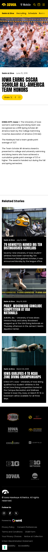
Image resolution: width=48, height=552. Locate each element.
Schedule (32, 13)
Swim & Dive (8, 73)
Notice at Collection (33, 536)
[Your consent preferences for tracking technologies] (4, 547)
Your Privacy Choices (11, 536)
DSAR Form (30, 531)
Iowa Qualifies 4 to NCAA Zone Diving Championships (22, 375)
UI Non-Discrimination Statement (17, 541)
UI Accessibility (8, 545)
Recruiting (21, 13)
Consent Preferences (27, 527)
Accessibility (23, 545)
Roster (42, 13)
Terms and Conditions (12, 531)
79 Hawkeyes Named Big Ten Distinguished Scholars (23, 246)
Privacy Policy (8, 527)
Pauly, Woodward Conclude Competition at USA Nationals (23, 309)
